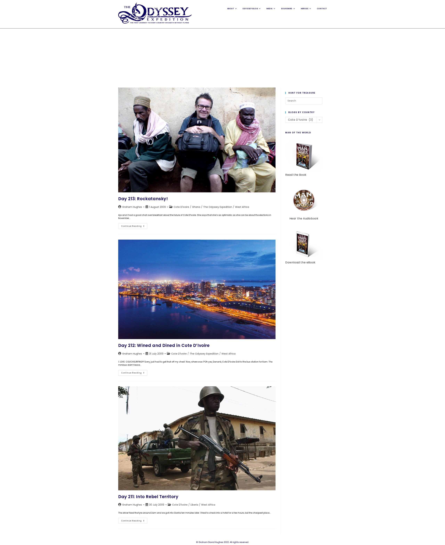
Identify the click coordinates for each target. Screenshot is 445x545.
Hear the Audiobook (303, 219)
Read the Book (295, 175)
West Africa (242, 207)
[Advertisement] (222, 54)
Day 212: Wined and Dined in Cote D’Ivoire (164, 345)
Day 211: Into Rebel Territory (148, 497)
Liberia (194, 504)
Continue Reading (134, 226)
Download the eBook (300, 262)
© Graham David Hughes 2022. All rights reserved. (222, 542)
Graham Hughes (132, 207)
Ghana (196, 207)
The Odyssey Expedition (217, 207)
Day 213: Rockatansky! (143, 199)
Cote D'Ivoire (181, 207)
